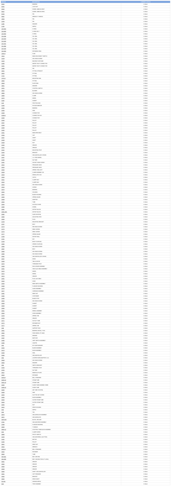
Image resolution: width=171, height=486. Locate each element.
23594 (2, 313)
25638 (2, 360)
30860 (2, 434)
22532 (2, 182)
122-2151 (3, 43)
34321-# (3, 449)
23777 (2, 325)
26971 (2, 417)
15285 (2, 63)
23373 (2, 276)
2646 (2, 412)
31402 (2, 441)
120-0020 (3, 31)
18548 (2, 83)
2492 (2, 345)
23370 (2, 271)
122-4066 (3, 46)
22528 (2, 172)
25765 (2, 367)
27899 (2, 424)
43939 (2, 469)
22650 (2, 197)
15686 (2, 68)
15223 (2, 61)
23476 (2, 288)
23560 (2, 308)
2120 (2, 103)
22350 (2, 130)
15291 (2, 66)
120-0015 (3, 28)
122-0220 (3, 41)
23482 (2, 296)
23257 (2, 258)
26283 (2, 390)
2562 (2, 357)
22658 (2, 199)
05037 (2, 11)
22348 (2, 125)
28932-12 (3, 429)
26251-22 (3, 382)
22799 (2, 241)
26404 (2, 402)
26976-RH (3, 419)
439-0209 (3, 459)
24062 (2, 333)
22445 (2, 152)
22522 (2, 164)
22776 (2, 231)
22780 (2, 236)
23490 (2, 298)
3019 (2, 432)
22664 (2, 204)
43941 (2, 474)
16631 (2, 71)
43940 (2, 471)
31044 (2, 437)
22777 (2, 234)
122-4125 (3, 48)
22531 (2, 179)
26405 (2, 404)
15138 (2, 58)
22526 (2, 169)
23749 (2, 315)
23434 (2, 281)
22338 (2, 113)
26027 (2, 372)
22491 (2, 162)
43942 (2, 476)
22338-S (3, 115)
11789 (2, 26)
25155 (2, 347)
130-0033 (3, 51)
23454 (2, 283)
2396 (2, 328)
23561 (2, 310)
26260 (2, 385)
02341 (2, 4)
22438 (2, 140)
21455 (2, 105)
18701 (2, 88)
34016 (2, 446)
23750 (2, 318)
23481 (2, 293)
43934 (2, 466)
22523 (2, 167)
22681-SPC (4, 211)
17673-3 (3, 78)
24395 (2, 340)
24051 (2, 330)
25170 (2, 350)
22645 (2, 192)
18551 (2, 85)
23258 (2, 261)
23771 (2, 320)
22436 (2, 135)
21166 (2, 100)
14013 (2, 56)
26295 (2, 397)
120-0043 (3, 33)
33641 (2, 444)
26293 (2, 394)
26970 (2, 414)
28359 (2, 427)
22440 (2, 145)
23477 (2, 291)
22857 (2, 249)
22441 (2, 147)
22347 (2, 122)
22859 (2, 251)
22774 (2, 226)
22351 (2, 132)
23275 (2, 263)
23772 (2, 323)
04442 (2, 9)
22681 (2, 209)
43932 (2, 464)
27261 (2, 422)
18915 (2, 90)
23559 (2, 305)
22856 (2, 246)
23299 (2, 266)
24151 (2, 335)
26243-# (3, 377)
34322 (2, 451)
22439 (2, 142)
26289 (2, 392)
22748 (2, 221)
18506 (2, 80)
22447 (2, 157)
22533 (2, 184)
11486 (2, 24)
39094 (2, 454)
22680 (2, 207)
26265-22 (3, 387)
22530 (2, 177)
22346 (2, 120)
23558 (2, 303)
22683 (2, 216)
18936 (2, 93)
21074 (2, 98)
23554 (2, 301)
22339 (2, 118)
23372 (2, 273)
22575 (2, 189)
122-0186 (3, 36)
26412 (2, 407)
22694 (2, 219)
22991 (2, 256)
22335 (2, 108)
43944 (2, 479)
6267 (2, 484)
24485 (2, 343)
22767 (2, 224)
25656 (2, 362)
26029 (2, 375)
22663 (2, 202)
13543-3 (3, 53)
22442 (2, 150)
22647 (2, 194)
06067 (2, 16)
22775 (2, 229)
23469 (2, 286)
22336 (2, 110)
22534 (2, 187)
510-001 (3, 481)
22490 (2, 160)
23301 (2, 268)
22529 (2, 174)
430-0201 (3, 456)
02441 (2, 6)
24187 (2, 338)
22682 (2, 214)
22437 (2, 137)
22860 (2, 254)
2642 (2, 409)
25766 (2, 370)
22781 (2, 239)
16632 (2, 73)
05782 (2, 14)
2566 (2, 365)
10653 (2, 19)
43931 (2, 461)
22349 (2, 127)
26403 (2, 399)
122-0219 (3, 38)
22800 (2, 244)
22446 (2, 155)
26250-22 (3, 380)
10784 (2, 21)
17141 (2, 75)
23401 (2, 278)
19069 (2, 95)
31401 (2, 439)
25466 (2, 355)
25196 (2, 352)
